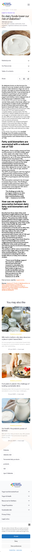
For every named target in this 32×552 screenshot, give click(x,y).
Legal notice (19, 550)
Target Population (7, 505)
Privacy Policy (6, 514)
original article (20, 280)
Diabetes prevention (8, 13)
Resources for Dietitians (9, 501)
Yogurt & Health (6, 496)
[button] (29, 525)
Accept (16, 536)
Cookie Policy (12, 550)
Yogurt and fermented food (10, 492)
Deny (16, 541)
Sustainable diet (7, 510)
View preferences (16, 546)
